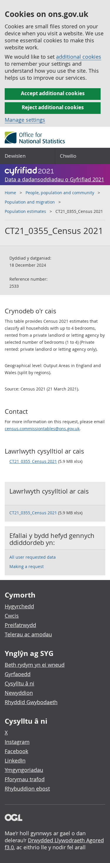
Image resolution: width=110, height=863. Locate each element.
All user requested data (32, 557)
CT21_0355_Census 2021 (33, 461)
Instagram (17, 741)
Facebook (16, 751)
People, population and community (60, 192)
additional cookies (78, 56)
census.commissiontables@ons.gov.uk (42, 428)
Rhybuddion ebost (27, 788)
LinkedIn (15, 760)
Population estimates (25, 211)
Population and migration (30, 202)
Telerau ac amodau (28, 634)
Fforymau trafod (25, 779)
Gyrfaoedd (18, 674)
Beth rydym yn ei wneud (35, 664)
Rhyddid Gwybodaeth (31, 702)
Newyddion (19, 692)
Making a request (26, 566)
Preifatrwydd (20, 624)
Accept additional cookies (52, 93)
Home (10, 192)
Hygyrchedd (19, 606)
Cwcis (12, 615)
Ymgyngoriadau (24, 769)
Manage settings (25, 119)
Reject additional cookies (53, 107)
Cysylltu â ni (19, 683)
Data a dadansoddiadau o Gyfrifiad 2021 (54, 179)
